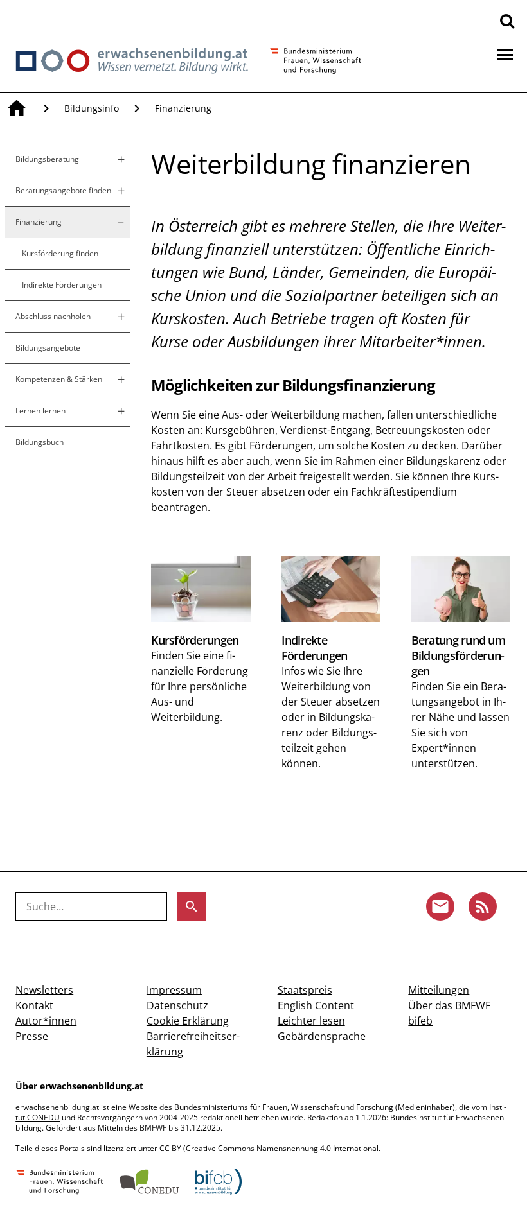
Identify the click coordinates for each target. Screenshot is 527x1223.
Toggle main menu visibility (505, 54)
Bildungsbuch (39, 442)
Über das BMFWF (449, 1005)
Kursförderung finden (60, 253)
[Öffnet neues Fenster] (59, 1183)
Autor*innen (45, 1021)
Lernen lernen (40, 410)
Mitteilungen (438, 990)
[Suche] (507, 20)
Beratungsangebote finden (63, 190)
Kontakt (34, 1005)
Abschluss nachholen (53, 316)
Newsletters (44, 990)
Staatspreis (305, 990)
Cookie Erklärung (188, 1021)
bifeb (420, 1021)
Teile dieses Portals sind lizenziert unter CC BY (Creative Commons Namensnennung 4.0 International (197, 1148)
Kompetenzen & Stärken (58, 379)
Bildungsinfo (91, 108)
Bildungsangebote (47, 347)
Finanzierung (183, 108)
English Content (316, 1005)
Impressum (174, 990)
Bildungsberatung (47, 158)
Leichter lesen (311, 1021)
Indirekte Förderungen (62, 284)
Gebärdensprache (322, 1036)
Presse (31, 1036)
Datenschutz (177, 1005)
